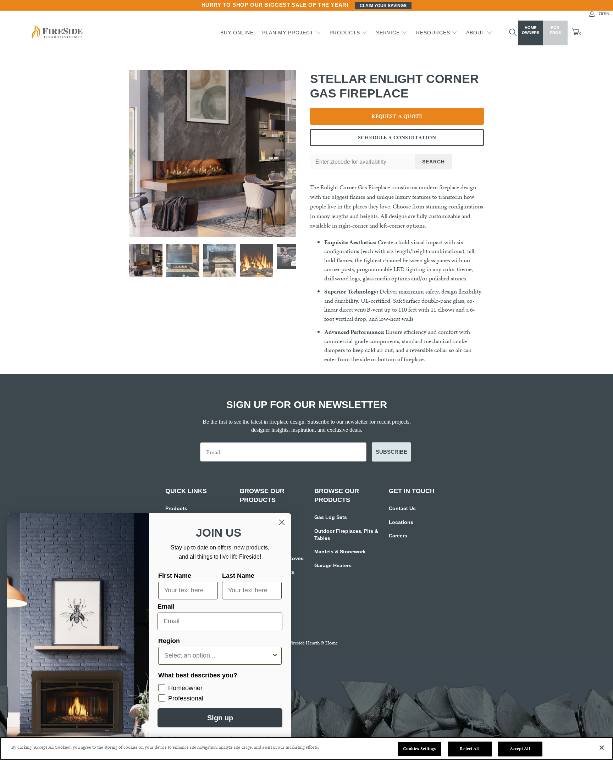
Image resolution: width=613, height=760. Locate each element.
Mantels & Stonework (340, 551)
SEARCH (433, 161)
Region (169, 640)
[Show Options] (274, 655)
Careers (398, 535)
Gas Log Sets (330, 517)
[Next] (290, 153)
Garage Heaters (333, 565)
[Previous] (134, 153)
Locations (401, 522)
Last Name (238, 575)
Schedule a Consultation (397, 137)
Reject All (469, 748)
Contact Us (402, 508)
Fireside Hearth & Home (313, 642)
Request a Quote (397, 116)
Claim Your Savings (383, 5)
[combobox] (217, 655)
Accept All (520, 748)
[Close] (601, 747)
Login (602, 13)
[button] (291, 33)
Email (166, 606)
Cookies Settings (419, 748)
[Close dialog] (282, 522)
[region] (306, 748)
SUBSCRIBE (391, 452)
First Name (174, 575)
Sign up (220, 718)
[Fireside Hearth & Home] (56, 33)
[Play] (212, 153)
